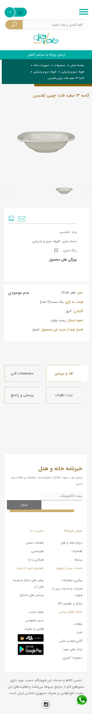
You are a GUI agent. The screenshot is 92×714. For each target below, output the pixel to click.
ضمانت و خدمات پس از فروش (67, 591)
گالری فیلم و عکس (70, 640)
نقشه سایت (36, 611)
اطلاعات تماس (35, 542)
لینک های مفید (72, 649)
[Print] (11, 218)
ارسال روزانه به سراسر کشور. (46, 54)
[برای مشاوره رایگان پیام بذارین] (81, 700)
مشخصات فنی (22, 373)
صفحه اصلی (77, 65)
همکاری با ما (36, 559)
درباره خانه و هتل (71, 542)
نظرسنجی (37, 551)
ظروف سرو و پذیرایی (72, 72)
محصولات (59, 65)
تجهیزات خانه (41, 65)
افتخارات (77, 551)
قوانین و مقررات (34, 628)
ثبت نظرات (64, 395)
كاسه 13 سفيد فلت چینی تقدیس (66, 78)
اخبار (79, 632)
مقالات (78, 624)
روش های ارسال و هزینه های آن (28, 583)
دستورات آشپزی (72, 657)
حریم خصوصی (34, 620)
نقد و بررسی (63, 373)
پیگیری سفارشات (71, 580)
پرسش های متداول (31, 595)
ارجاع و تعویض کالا (70, 603)
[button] (84, 188)
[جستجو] (14, 24)
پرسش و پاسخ (22, 395)
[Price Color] (56, 250)
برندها (78, 559)
